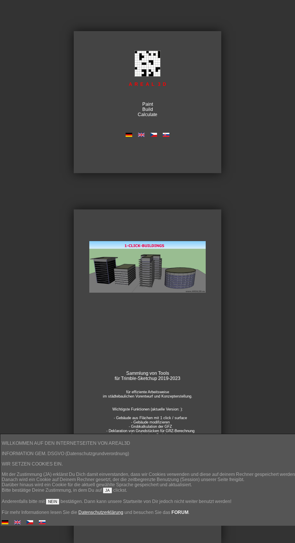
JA (107, 490)
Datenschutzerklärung (100, 512)
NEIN (52, 502)
